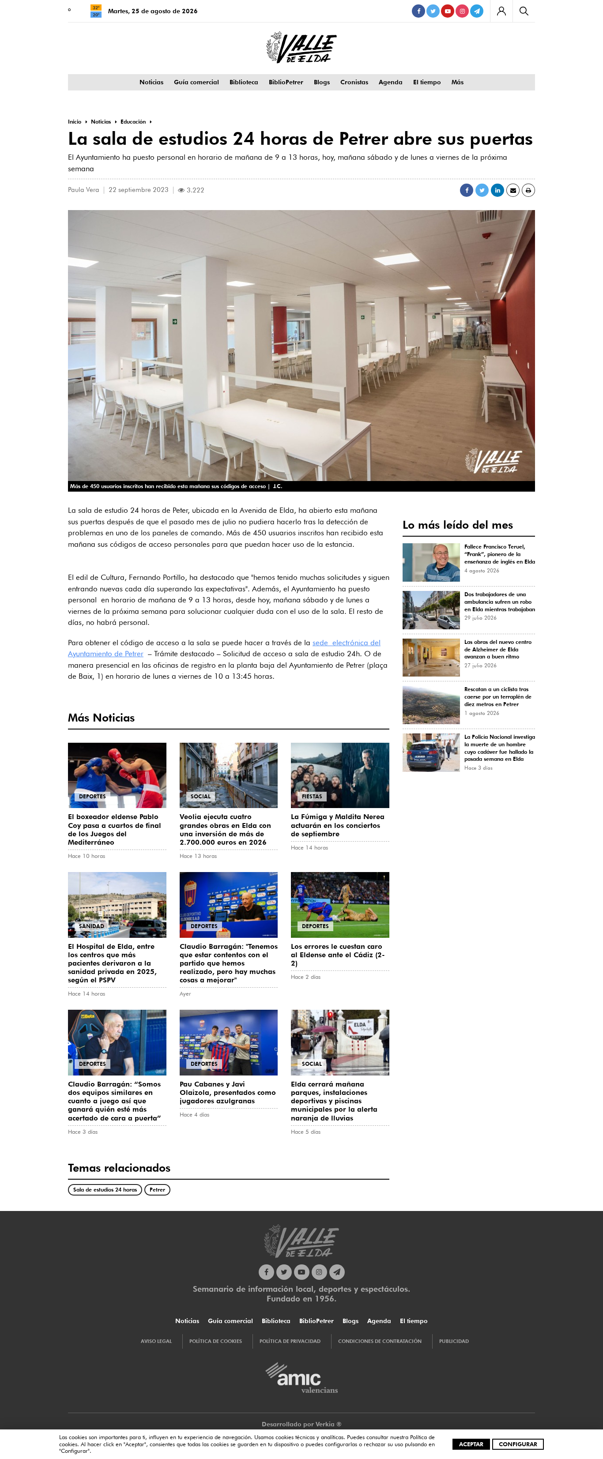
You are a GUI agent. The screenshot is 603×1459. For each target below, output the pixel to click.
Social (201, 796)
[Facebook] (418, 11)
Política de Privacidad (290, 1341)
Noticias (151, 82)
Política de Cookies (215, 1341)
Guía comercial (196, 82)
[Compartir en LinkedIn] (497, 190)
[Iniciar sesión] (501, 11)
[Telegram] (476, 11)
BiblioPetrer (286, 82)
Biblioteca (244, 82)
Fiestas (312, 796)
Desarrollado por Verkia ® (302, 1424)
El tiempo (427, 82)
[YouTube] (447, 11)
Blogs (322, 82)
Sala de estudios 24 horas (105, 1189)
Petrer (157, 1189)
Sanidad (91, 926)
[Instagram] (462, 11)
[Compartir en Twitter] (482, 190)
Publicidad (454, 1341)
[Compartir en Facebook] (466, 190)
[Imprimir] (528, 190)
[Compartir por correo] (513, 190)
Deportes (92, 796)
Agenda (391, 82)
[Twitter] (433, 11)
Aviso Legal (156, 1341)
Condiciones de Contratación (380, 1341)
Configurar (518, 1444)
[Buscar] (524, 11)
